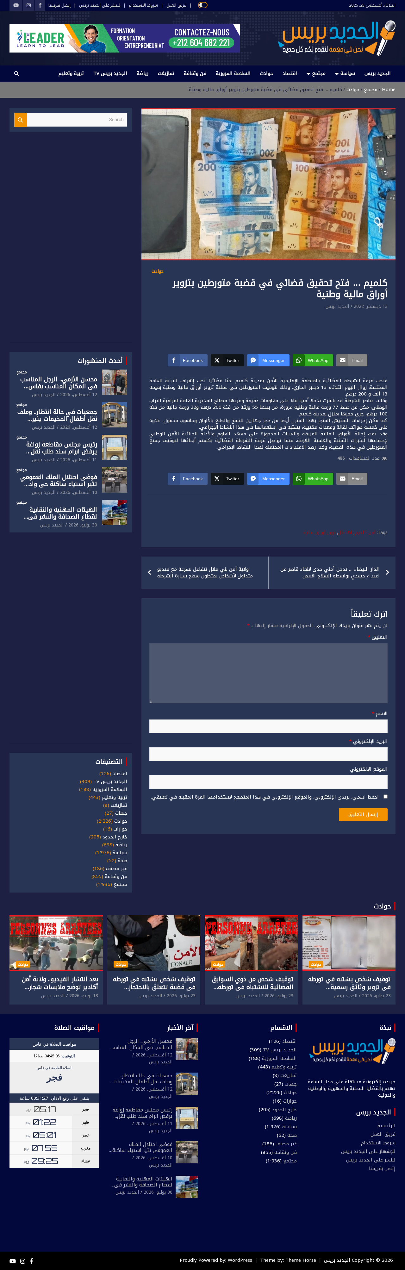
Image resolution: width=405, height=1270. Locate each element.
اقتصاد (290, 73)
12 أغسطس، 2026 (78, 394)
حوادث (266, 73)
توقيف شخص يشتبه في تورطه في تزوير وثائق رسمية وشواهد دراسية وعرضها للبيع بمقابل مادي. (349, 991)
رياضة (142, 73)
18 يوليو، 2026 (83, 996)
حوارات (120, 829)
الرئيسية (386, 1125)
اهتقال (345, 533)
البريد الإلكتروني (368, 741)
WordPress (240, 1260)
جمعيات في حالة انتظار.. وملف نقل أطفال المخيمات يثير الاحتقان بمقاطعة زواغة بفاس (57, 419)
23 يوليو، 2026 (376, 996)
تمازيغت (166, 73)
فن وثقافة (195, 73)
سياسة (347, 73)
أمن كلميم (365, 533)
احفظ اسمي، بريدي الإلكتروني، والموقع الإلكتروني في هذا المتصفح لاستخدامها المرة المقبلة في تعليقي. (265, 797)
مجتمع (319, 73)
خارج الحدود (115, 837)
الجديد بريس (377, 73)
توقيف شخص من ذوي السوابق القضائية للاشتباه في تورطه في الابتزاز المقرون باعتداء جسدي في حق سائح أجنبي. (252, 991)
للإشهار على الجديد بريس (368, 1151)
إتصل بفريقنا (59, 5)
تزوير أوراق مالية (319, 533)
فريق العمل (176, 5)
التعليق (378, 637)
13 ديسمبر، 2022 (371, 306)
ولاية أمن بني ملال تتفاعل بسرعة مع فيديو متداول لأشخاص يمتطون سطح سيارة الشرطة (205, 572)
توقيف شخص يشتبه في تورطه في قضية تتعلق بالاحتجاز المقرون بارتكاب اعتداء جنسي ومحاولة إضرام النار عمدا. (154, 991)
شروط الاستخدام (143, 5)
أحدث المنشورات (100, 361)
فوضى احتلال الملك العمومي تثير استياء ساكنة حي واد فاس (58, 484)
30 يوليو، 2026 (82, 525)
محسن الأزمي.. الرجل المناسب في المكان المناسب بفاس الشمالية (58, 387)
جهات (121, 813)
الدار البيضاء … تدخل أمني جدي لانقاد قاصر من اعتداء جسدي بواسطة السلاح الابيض (330, 572)
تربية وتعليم (71, 73)
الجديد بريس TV (110, 73)
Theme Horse (300, 1260)
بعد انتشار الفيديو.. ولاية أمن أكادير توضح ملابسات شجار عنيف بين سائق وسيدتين (60, 987)
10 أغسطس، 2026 (78, 492)
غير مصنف (116, 868)
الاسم (380, 713)
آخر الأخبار (180, 1028)
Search (20, 120)
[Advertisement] (268, 328)
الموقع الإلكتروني (369, 769)
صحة (122, 860)
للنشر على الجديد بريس (99, 5)
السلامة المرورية (233, 73)
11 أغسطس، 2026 (78, 460)
